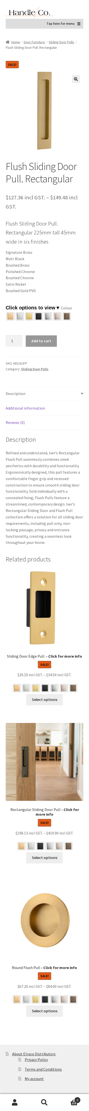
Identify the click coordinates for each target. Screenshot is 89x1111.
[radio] (10, 316)
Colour (66, 307)
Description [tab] (15, 393)
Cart (68, 1098)
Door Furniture (34, 42)
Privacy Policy (36, 1059)
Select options (44, 699)
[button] (76, 79)
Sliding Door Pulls (61, 42)
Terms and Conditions (43, 1069)
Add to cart (41, 340)
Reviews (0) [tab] (15, 422)
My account (34, 1078)
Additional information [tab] (25, 408)
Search (44, 1102)
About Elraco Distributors (34, 1053)
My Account (15, 1102)
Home (15, 42)
